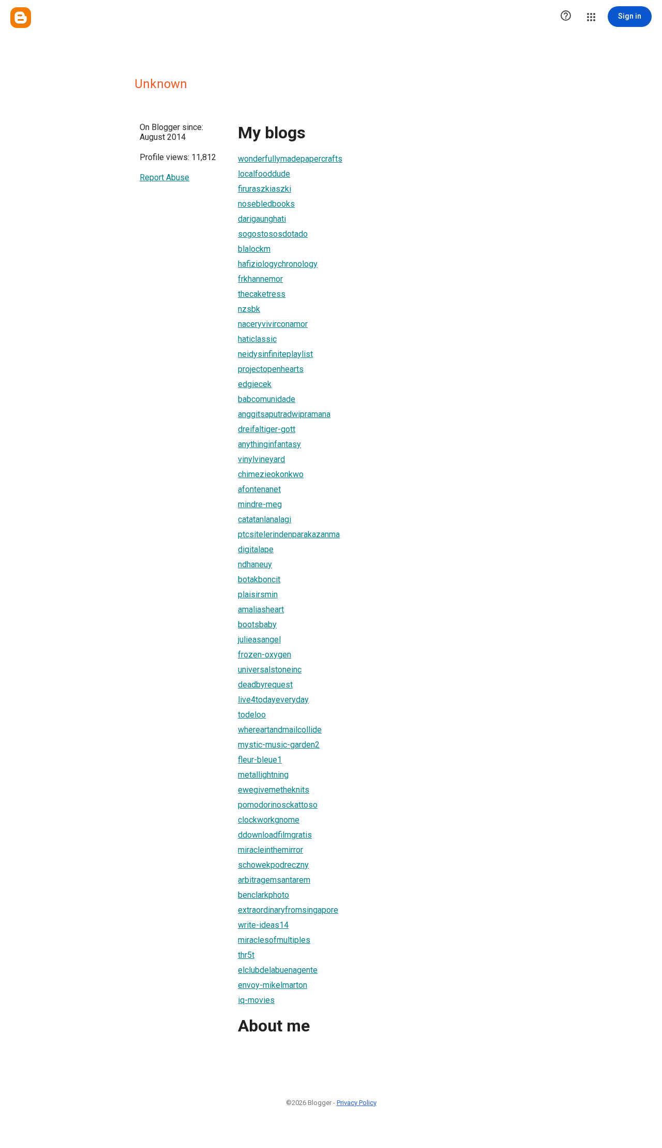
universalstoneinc (270, 670)
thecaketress (261, 294)
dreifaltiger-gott (266, 429)
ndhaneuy (255, 564)
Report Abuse (164, 177)
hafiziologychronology (278, 264)
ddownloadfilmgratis (275, 835)
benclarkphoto (263, 895)
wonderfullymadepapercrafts (290, 159)
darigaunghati (262, 219)
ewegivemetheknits (273, 790)
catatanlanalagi (264, 519)
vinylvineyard (261, 459)
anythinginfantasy (269, 444)
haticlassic (257, 339)
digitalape (256, 549)
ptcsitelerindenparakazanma (289, 534)
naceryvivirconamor (273, 324)
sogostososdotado (273, 234)
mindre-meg (260, 504)
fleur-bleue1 (260, 760)
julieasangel (259, 639)
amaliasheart (261, 609)
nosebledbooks (266, 204)
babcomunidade (266, 399)
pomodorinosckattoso (278, 805)
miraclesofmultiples (274, 940)
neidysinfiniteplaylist (275, 354)
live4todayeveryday (273, 700)
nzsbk (249, 309)
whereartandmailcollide (280, 730)
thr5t (246, 955)
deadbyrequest (265, 685)
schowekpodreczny (273, 865)
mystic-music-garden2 (279, 745)
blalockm (254, 249)
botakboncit (259, 579)
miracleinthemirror (270, 850)
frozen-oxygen (264, 654)
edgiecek (255, 384)
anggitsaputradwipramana (284, 414)
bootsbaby (257, 624)
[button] (565, 16)
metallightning (263, 775)
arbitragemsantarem (274, 880)
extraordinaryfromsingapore (288, 910)
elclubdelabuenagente (278, 970)
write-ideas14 (263, 925)
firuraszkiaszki (264, 189)
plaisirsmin (258, 594)
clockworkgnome (268, 820)
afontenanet (259, 489)
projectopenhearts (271, 369)
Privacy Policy (357, 1103)
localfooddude (264, 174)
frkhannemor (260, 279)
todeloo (252, 715)
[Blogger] (20, 17)
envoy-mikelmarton (272, 985)
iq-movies (256, 1000)
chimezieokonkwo (271, 474)
